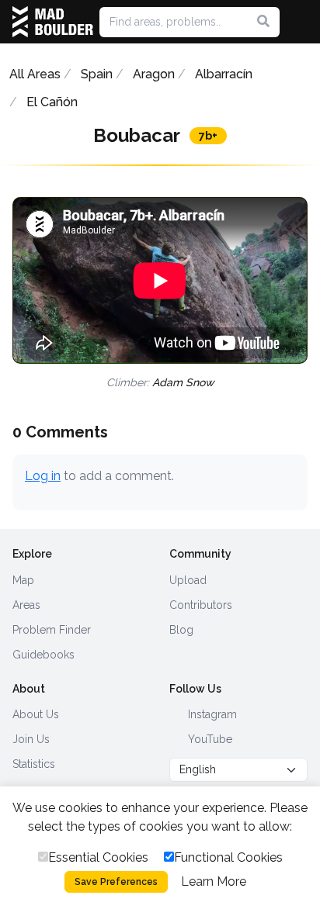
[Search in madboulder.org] (263, 21)
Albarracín (223, 74)
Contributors (200, 605)
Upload (188, 580)
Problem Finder (51, 630)
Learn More (213, 881)
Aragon (154, 74)
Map (23, 580)
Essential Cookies (98, 857)
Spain (97, 74)
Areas (26, 605)
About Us (35, 714)
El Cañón (52, 102)
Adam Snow (183, 382)
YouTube (208, 739)
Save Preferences (116, 881)
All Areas (35, 74)
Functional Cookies (228, 857)
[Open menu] (301, 22)
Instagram (211, 714)
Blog (181, 630)
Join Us (31, 739)
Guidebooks (43, 654)
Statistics (33, 764)
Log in (43, 475)
